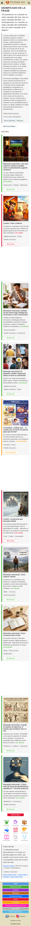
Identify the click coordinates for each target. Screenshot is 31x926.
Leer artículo (7, 181)
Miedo (6, 592)
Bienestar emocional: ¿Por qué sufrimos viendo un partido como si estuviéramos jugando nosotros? (15, 167)
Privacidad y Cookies (15, 923)
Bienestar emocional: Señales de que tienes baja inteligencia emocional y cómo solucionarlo (15, 313)
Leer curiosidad (21, 441)
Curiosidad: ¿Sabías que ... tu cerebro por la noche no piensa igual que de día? (15, 430)
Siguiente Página (15, 814)
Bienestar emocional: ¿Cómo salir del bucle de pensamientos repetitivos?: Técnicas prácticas (15, 786)
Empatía (16, 185)
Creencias (12, 592)
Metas (5, 650)
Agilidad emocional (10, 236)
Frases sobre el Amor (10, 874)
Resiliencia (7, 746)
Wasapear (20, 120)
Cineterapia (15, 890)
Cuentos (15, 899)
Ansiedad (7, 444)
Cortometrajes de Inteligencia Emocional (15, 905)
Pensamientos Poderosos (15, 911)
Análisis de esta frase (10, 872)
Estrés (13, 444)
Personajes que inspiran (15, 896)
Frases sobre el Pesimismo (12, 116)
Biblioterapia (15, 893)
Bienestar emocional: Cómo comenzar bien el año (14, 634)
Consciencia (21, 333)
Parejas (11, 536)
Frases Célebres (15, 908)
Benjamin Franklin (8, 866)
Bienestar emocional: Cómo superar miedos (14, 576)
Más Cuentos (10, 244)
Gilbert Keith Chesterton (11, 113)
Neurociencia (8, 185)
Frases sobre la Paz (16, 877)
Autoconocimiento (9, 330)
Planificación (8, 653)
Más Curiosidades (10, 452)
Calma (19, 236)
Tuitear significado (9, 120)
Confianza (15, 746)
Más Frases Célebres (9, 126)
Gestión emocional (9, 239)
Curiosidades (15, 902)
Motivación (23, 185)
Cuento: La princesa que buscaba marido (13, 520)
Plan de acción (13, 650)
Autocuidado (19, 536)
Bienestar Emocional (15, 887)
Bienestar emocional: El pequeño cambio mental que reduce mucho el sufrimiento (14, 373)
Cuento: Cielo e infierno (12, 223)
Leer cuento (18, 233)
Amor (5, 536)
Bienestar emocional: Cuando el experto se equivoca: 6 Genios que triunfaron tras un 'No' (15, 728)
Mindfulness (7, 801)
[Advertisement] (15, 264)
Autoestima (23, 746)
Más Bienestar (11, 189)
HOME (15, 883)
